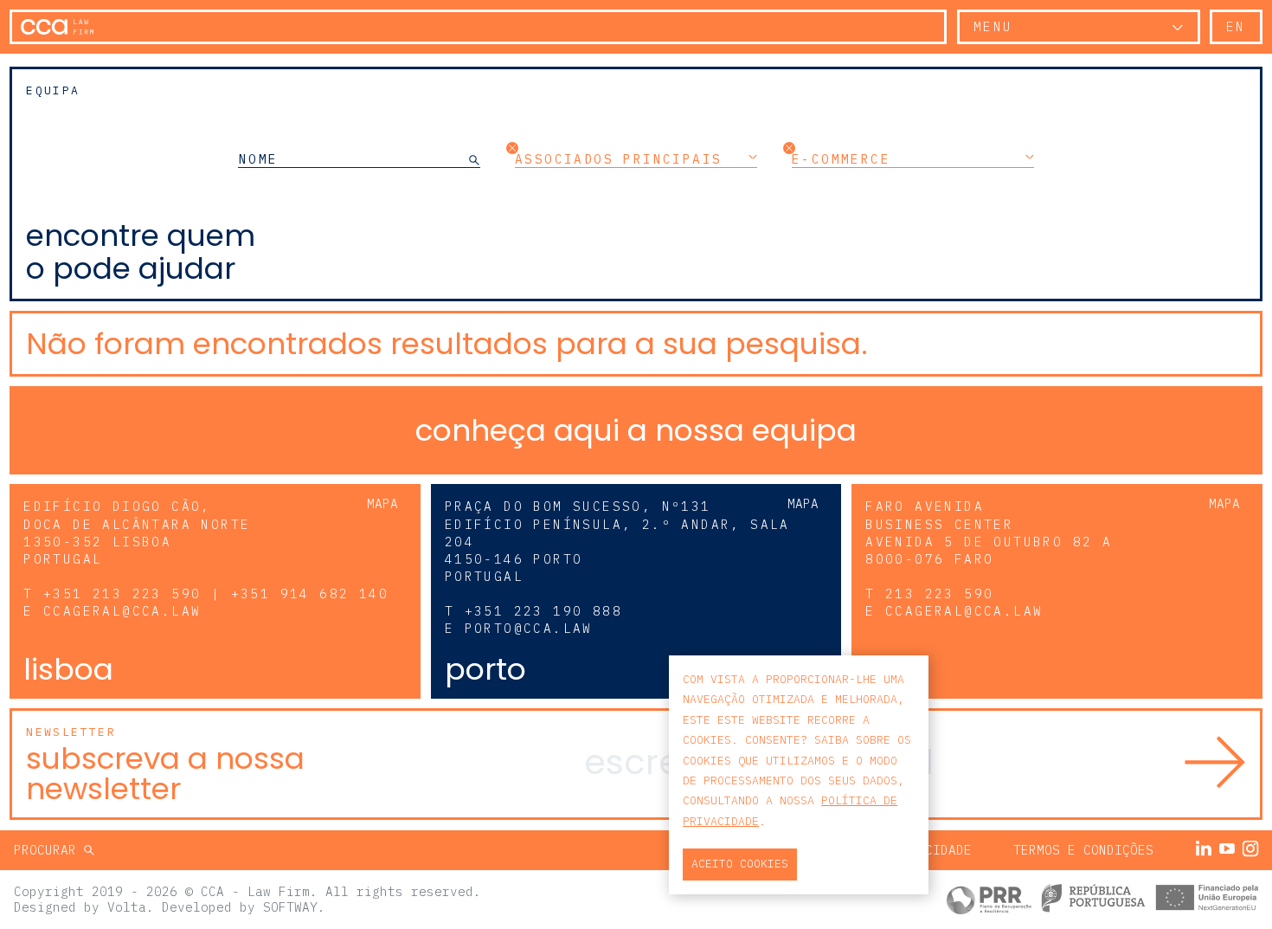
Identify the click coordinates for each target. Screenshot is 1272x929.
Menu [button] (993, 26)
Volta (126, 907)
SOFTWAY (290, 907)
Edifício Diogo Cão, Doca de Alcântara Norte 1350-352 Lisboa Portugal (136, 532)
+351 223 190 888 (543, 611)
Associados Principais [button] (618, 158)
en (1236, 26)
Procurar (49, 850)
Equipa (53, 90)
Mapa (382, 503)
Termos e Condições (1083, 850)
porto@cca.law (529, 628)
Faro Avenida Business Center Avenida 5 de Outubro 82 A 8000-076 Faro (988, 532)
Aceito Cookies (739, 863)
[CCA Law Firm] (57, 27)
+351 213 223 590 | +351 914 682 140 (216, 593)
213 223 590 (939, 593)
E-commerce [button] (841, 158)
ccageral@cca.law (122, 611)
